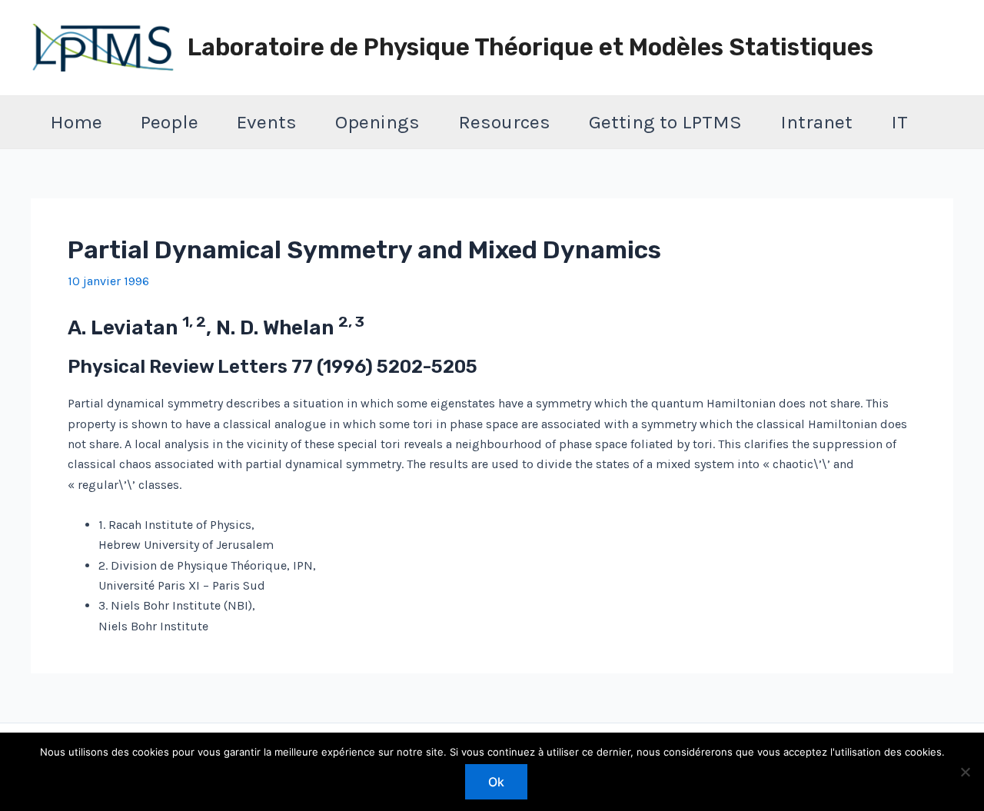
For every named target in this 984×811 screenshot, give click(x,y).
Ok (496, 781)
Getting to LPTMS (665, 122)
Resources (504, 122)
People (169, 122)
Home (76, 122)
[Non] (964, 771)
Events (267, 122)
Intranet (816, 122)
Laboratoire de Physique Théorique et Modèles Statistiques (530, 47)
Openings (377, 122)
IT (899, 122)
